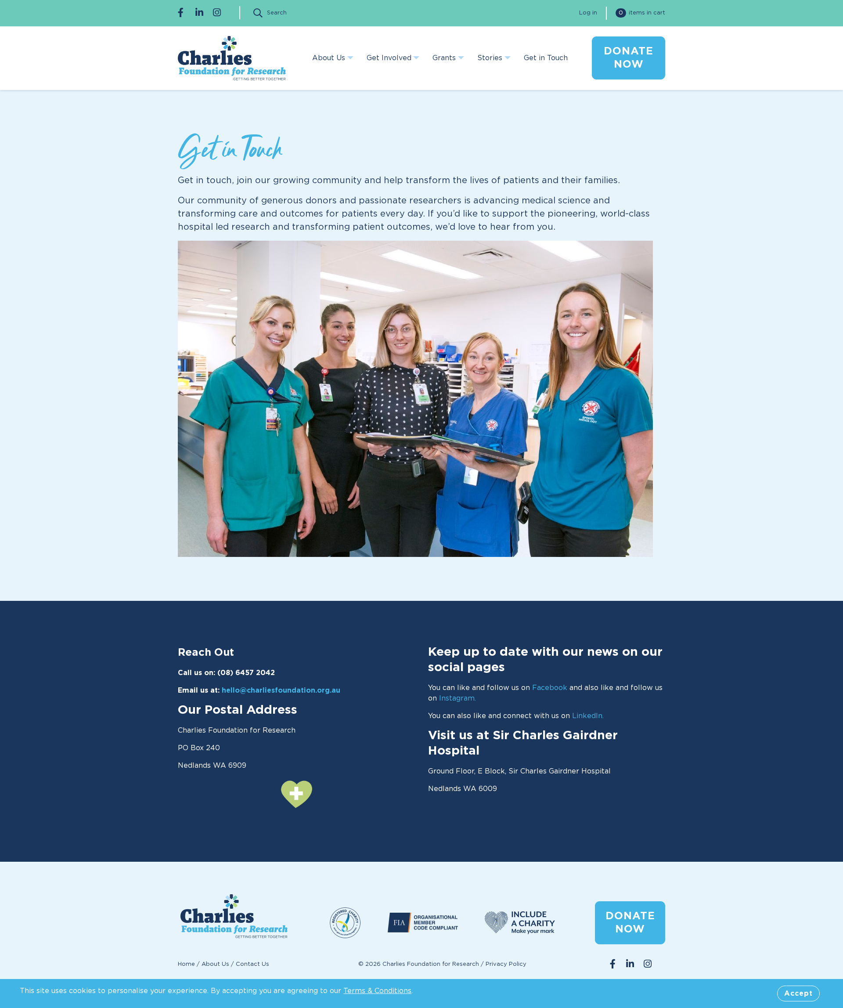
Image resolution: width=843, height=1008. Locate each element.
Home (186, 964)
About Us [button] (328, 57)
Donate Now (630, 923)
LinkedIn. (588, 715)
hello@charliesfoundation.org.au (282, 690)
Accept (798, 993)
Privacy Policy (506, 964)
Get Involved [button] (389, 57)
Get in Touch (546, 57)
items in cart (642, 13)
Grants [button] (444, 57)
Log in (588, 13)
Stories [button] (489, 57)
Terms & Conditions (377, 990)
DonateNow (628, 58)
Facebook (549, 687)
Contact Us (252, 964)
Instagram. (457, 698)
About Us (215, 964)
